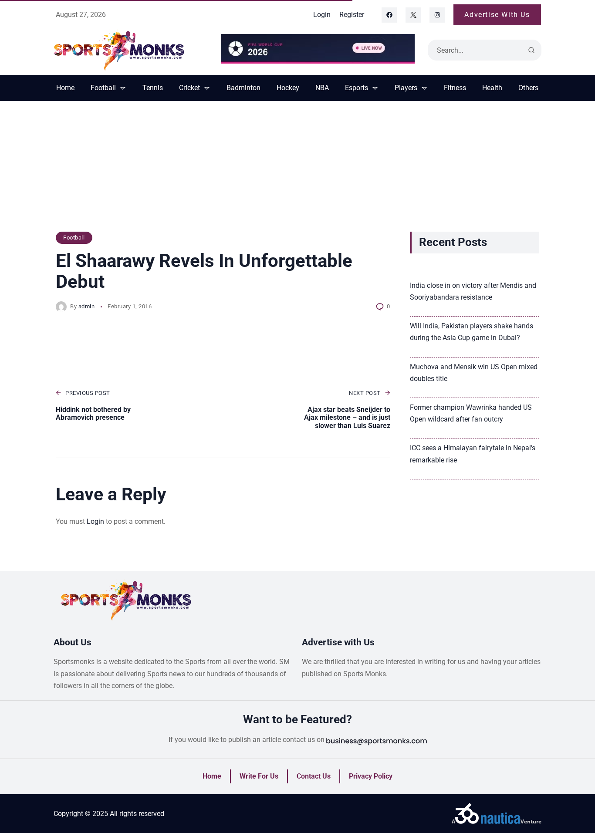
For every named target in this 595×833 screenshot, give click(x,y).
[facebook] (389, 15)
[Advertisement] (297, 171)
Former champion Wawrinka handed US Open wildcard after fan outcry (471, 413)
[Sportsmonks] (131, 50)
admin (86, 306)
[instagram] (437, 15)
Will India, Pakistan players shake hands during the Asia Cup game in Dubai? (471, 332)
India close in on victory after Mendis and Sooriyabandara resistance (473, 291)
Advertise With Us (497, 14)
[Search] (531, 50)
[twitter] (413, 15)
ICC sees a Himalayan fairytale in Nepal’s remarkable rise (472, 454)
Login (95, 521)
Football (74, 237)
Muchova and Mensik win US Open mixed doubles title (474, 373)
